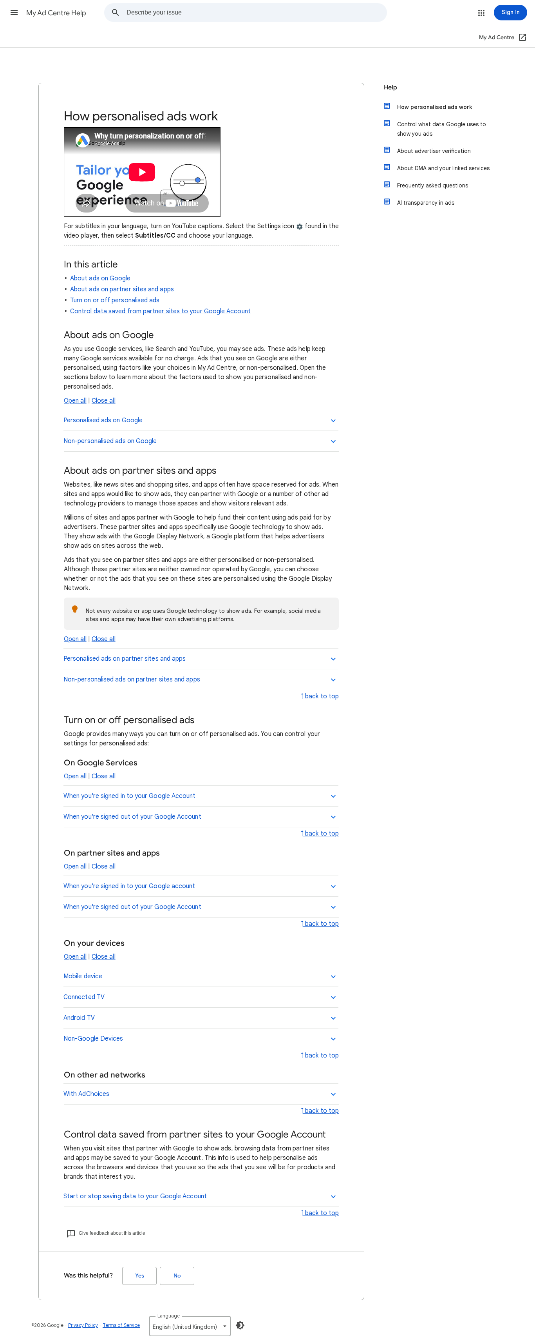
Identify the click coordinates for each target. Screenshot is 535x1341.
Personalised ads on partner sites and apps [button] (124, 659)
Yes (139, 1275)
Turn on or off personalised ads (114, 300)
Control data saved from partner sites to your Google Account (160, 311)
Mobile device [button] (82, 976)
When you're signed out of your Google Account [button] (132, 817)
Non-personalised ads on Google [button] (110, 441)
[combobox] (257, 13)
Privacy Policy (83, 1325)
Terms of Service (121, 1325)
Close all (104, 401)
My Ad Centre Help (56, 13)
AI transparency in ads (425, 202)
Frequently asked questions (432, 185)
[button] (14, 12)
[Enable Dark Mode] (240, 1325)
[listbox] (190, 1326)
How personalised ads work (434, 107)
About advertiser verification (434, 150)
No (177, 1275)
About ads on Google (100, 278)
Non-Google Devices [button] (93, 1039)
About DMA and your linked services (443, 168)
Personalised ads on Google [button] (103, 420)
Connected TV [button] (84, 997)
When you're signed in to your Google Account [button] (129, 796)
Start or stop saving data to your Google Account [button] (135, 1196)
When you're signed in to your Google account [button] (129, 886)
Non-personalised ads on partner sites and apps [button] (131, 679)
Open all (75, 401)
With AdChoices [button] (86, 1094)
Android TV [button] (79, 1018)
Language (168, 1316)
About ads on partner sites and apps (122, 289)
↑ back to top (320, 696)
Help (390, 87)
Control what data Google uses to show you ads (441, 129)
